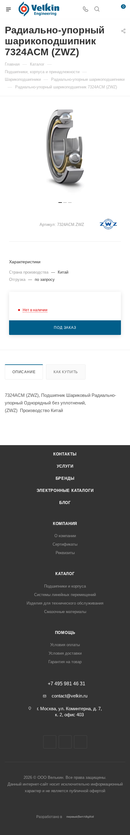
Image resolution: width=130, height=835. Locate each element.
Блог (65, 502)
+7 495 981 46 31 (66, 683)
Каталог (65, 573)
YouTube (65, 741)
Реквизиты (65, 552)
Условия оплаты (65, 644)
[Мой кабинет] (108, 9)
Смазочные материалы (65, 611)
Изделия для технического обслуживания (65, 603)
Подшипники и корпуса (65, 586)
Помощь (65, 632)
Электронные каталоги (65, 490)
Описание (23, 372)
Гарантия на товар (65, 661)
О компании (65, 535)
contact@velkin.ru (69, 695)
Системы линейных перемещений (65, 594)
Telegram (49, 741)
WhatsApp (80, 741)
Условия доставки (65, 653)
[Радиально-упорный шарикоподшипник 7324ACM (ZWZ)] (65, 151)
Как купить (66, 372)
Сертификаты (65, 544)
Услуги (65, 466)
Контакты (65, 454)
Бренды (65, 478)
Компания (65, 523)
